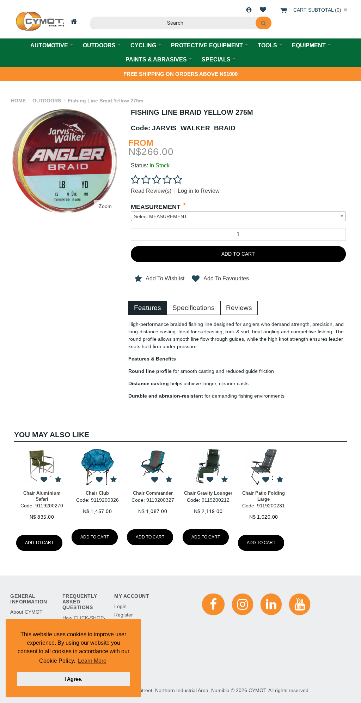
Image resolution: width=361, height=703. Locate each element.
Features (147, 307)
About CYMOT (26, 612)
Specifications (193, 307)
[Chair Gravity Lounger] (208, 467)
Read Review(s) (151, 191)
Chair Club (97, 493)
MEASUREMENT (155, 206)
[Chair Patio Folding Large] (263, 467)
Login (249, 10)
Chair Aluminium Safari (42, 495)
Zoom (105, 206)
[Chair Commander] (153, 467)
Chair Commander (153, 493)
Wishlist (263, 10)
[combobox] (238, 216)
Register (123, 615)
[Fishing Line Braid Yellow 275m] (65, 111)
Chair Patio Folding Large (263, 495)
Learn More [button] (92, 661)
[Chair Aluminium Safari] (42, 467)
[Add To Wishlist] (43, 479)
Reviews (239, 307)
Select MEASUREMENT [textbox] (160, 216)
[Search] (263, 23)
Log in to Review (199, 191)
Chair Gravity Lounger (208, 493)
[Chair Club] (97, 467)
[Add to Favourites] (58, 479)
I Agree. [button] (73, 679)
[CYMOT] (39, 21)
